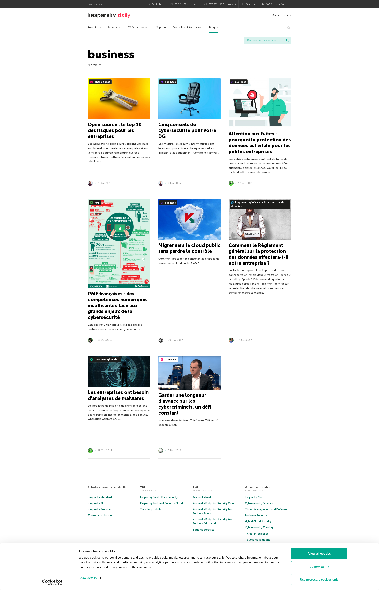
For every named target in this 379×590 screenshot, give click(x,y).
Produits (93, 27)
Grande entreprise (257, 487)
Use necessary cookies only (319, 579)
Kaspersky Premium (99, 509)
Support (161, 27)
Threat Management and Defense (266, 509)
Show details (88, 578)
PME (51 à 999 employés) (222, 4)
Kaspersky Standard (100, 497)
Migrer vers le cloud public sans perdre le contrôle (189, 248)
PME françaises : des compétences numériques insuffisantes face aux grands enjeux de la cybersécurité (118, 305)
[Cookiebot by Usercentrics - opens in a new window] (52, 582)
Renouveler (114, 27)
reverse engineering (106, 359)
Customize (317, 566)
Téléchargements (139, 27)
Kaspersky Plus (97, 503)
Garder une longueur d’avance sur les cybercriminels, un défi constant (184, 404)
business (170, 81)
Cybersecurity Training (259, 527)
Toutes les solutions (100, 515)
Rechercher (287, 40)
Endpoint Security (256, 515)
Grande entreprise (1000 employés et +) (267, 4)
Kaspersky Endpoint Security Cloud (161, 503)
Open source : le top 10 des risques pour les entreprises (115, 130)
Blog (212, 27)
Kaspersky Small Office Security (159, 497)
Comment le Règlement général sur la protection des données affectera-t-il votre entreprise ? (259, 254)
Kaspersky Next (202, 497)
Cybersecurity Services (259, 503)
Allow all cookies (319, 553)
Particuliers (157, 4)
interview (170, 359)
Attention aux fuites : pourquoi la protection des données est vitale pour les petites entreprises (260, 142)
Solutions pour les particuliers (108, 487)
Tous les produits (150, 509)
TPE (142, 487)
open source (102, 81)
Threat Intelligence (257, 533)
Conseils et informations (187, 27)
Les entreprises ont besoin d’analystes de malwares (118, 395)
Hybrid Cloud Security (258, 521)
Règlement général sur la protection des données (258, 204)
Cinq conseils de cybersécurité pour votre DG (187, 130)
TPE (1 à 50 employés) (186, 4)
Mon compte (280, 15)
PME (96, 202)
